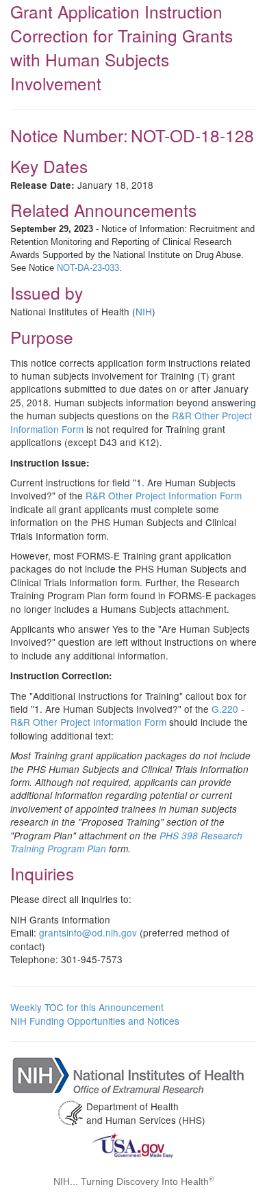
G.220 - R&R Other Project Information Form (127, 715)
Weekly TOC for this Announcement (87, 1007)
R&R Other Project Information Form (164, 495)
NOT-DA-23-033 (88, 268)
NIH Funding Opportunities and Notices (94, 1020)
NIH (144, 311)
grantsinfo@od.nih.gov (88, 932)
